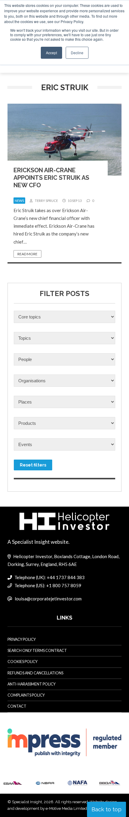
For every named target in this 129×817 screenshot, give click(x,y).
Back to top (107, 809)
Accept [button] (51, 52)
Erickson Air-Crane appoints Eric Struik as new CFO (51, 178)
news (19, 201)
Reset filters (33, 465)
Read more (27, 254)
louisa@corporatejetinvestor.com (48, 598)
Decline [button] (77, 52)
